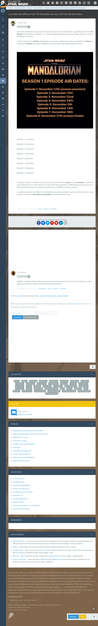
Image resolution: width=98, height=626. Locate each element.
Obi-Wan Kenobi (70, 386)
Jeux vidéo (20, 386)
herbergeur (17, 447)
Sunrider (47, 550)
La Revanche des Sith (57, 578)
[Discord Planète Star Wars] (75, 3)
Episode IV (64, 381)
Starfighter (27, 391)
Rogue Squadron (51, 388)
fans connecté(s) (25, 412)
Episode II (43, 381)
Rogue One (38, 388)
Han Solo (42, 584)
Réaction (46, 209)
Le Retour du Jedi (56, 581)
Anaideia (65, 296)
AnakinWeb (41, 572)
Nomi (79, 550)
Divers (24, 381)
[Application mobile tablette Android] (52, 3)
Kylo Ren (69, 584)
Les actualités (21, 296)
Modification (42, 288)
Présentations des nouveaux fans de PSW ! (28, 430)
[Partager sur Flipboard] (56, 223)
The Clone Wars (54, 391)
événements (26, 590)
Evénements (53, 383)
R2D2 (81, 584)
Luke (32, 584)
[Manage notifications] (93, 609)
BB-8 (88, 584)
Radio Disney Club (16, 600)
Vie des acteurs (51, 393)
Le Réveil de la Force (76, 575)
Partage (73, 617)
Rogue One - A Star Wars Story (69, 590)
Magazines (47, 386)
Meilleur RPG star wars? (21, 461)
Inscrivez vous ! (31, 317)
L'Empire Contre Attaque (28, 581)
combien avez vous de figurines (24, 444)
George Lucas (85, 572)
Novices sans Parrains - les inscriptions (26, 505)
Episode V (84, 381)
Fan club (64, 383)
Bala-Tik (16, 556)
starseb (42, 296)
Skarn (37, 296)
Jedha (15, 547)
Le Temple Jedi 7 (19, 478)
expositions (13, 590)
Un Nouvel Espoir (83, 578)
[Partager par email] (65, 223)
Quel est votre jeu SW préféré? (23, 457)
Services (78, 388)
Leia (36, 584)
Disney (13, 575)
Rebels (29, 388)
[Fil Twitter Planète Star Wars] (66, 3)
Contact (46, 605)
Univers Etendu (84, 391)
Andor (16, 381)
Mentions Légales (21, 605)
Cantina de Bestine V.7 (20, 499)
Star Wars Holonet (30, 600)
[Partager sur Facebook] (39, 223)
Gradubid (21, 272)
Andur (41, 550)
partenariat (15, 596)
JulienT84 (22, 22)
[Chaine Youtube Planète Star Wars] (70, 3)
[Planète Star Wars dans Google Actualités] (79, 3)
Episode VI (19, 383)
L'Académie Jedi (18, 482)
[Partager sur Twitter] (48, 223)
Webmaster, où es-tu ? (21, 437)
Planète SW (83, 386)
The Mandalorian (69, 391)
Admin (40, 209)
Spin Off (16, 391)
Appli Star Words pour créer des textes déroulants (30, 434)
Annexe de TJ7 (18, 495)
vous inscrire (78, 303)
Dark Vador (60, 584)
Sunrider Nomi (18, 550)
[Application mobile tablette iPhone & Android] (43, 3)
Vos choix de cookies (35, 605)
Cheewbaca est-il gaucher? (22, 451)
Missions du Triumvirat (21, 489)
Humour (73, 383)
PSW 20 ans (20, 388)
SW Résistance (40, 391)
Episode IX (74, 381)
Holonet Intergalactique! (21, 485)
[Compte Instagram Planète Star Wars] (61, 3)
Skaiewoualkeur (51, 296)
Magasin (37, 386)
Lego (56, 587)
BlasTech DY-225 (18, 541)
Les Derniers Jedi (60, 592)
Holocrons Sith (18, 502)
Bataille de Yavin (58, 559)
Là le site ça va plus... (20, 441)
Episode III (53, 381)
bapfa (59, 296)
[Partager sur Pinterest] (52, 223)
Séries (69, 388)
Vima (17, 553)
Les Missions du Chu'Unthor (23, 492)
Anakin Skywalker (21, 584)
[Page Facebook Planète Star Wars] (57, 3)
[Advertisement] (51, 249)
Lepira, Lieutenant (19, 559)
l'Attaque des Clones (29, 578)
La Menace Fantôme (47, 575)
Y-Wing (43, 559)
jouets (46, 587)
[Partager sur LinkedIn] (61, 223)
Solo (86, 388)
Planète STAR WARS (19, 3)
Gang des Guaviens (54, 556)
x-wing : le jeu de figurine (21, 454)
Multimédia (58, 386)
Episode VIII (41, 383)
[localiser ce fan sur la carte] (29, 27)
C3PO (76, 584)
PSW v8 (11, 605)
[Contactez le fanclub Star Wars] (84, 3)
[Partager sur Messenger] (43, 223)
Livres (29, 386)
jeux (51, 587)
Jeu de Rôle (83, 383)
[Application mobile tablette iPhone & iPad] (48, 3)
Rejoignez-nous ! (56, 605)
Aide (82, 617)
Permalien (54, 209)
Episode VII (30, 383)
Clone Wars (79, 587)
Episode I (33, 381)
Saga (62, 388)
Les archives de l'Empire (21, 509)
